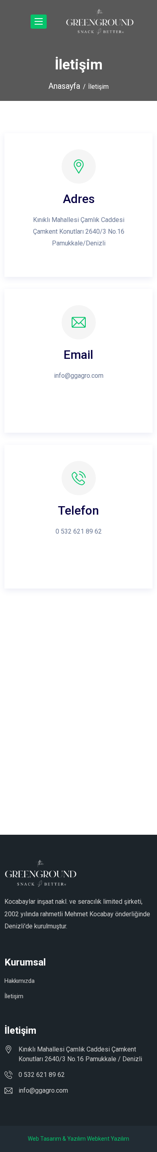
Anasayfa (64, 86)
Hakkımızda (19, 980)
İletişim (13, 996)
